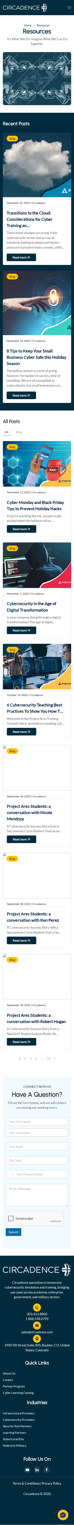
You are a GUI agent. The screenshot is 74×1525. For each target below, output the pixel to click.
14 (48, 1058)
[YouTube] (27, 1469)
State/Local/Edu (13, 1439)
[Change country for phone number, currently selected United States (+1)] (10, 1174)
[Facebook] (46, 1469)
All (6, 432)
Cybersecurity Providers (19, 1419)
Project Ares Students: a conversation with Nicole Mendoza (29, 812)
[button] (69, 7)
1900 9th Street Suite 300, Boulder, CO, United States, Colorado (37, 1347)
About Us (9, 1373)
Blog (12, 138)
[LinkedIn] (37, 1469)
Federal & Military (14, 1445)
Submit (13, 1232)
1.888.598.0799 (37, 1319)
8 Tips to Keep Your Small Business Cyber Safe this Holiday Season (36, 357)
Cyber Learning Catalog (18, 1392)
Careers (8, 1380)
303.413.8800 (37, 1314)
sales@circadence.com (37, 1332)
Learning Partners (14, 1432)
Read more (20, 257)
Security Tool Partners (17, 1426)
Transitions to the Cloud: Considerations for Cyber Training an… (30, 219)
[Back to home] (25, 7)
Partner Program (14, 1386)
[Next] (54, 1058)
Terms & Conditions (26, 1483)
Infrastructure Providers (19, 1413)
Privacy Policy (51, 1483)
